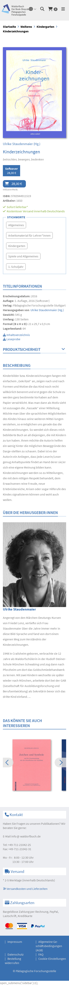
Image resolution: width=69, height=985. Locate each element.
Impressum (14, 942)
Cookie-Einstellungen (52, 959)
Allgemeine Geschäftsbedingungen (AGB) (49, 946)
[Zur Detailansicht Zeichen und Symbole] (34, 765)
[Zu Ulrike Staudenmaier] (34, 564)
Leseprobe (13, 339)
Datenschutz (15, 954)
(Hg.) (21, 144)
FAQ (41, 954)
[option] (34, 765)
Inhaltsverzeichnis (18, 335)
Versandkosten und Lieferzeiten (27, 889)
